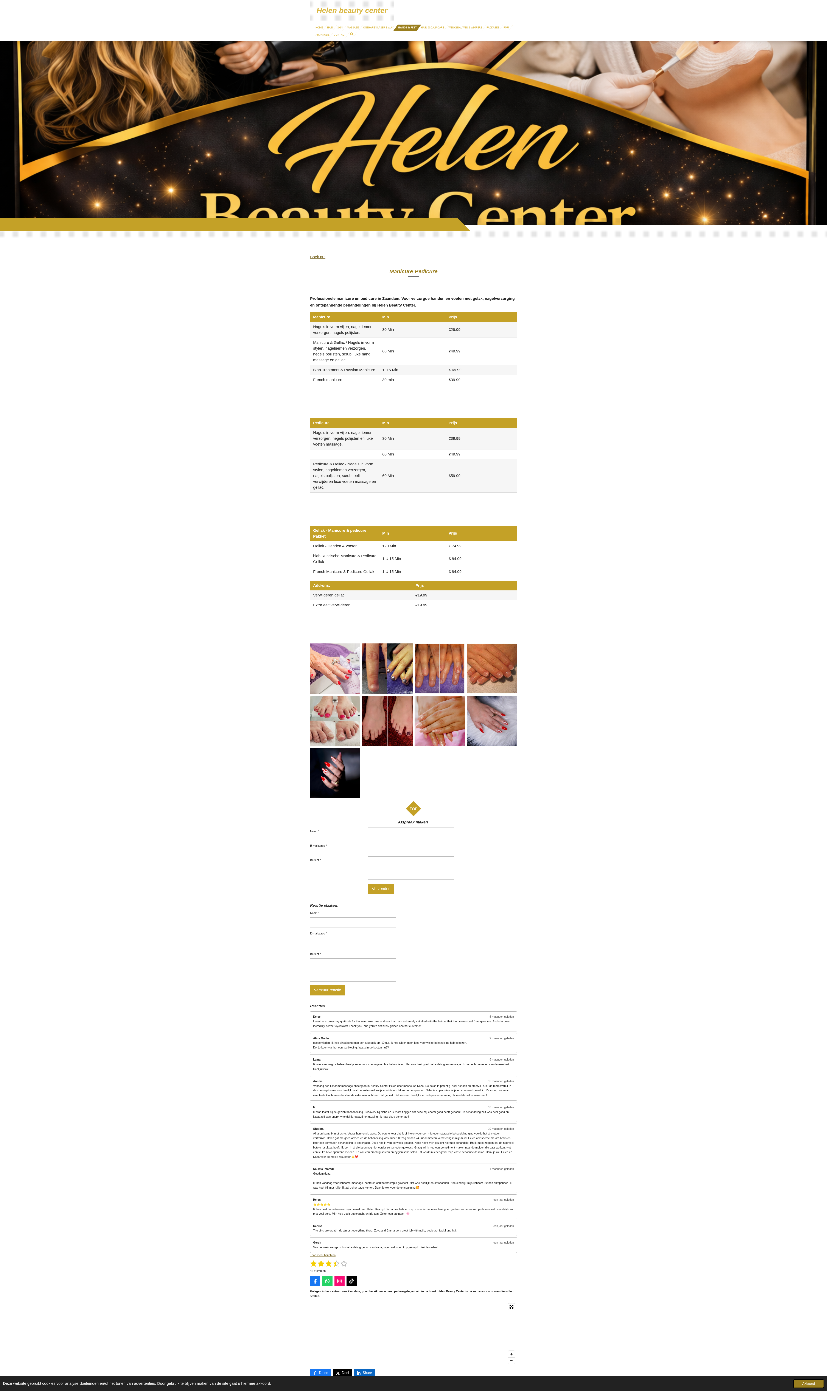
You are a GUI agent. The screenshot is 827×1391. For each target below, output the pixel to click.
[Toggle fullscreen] (511, 1306)
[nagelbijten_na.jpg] (492, 668)
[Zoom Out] (511, 1360)
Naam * (314, 831)
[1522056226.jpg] (387, 668)
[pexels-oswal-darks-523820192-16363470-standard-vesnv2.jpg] (440, 721)
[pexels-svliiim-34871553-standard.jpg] (335, 773)
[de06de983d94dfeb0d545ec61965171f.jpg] (335, 721)
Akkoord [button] (808, 1383)
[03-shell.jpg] (335, 668)
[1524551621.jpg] (440, 668)
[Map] (413, 1333)
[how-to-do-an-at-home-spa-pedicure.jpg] (387, 721)
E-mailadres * (318, 845)
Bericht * (315, 860)
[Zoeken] (352, 34)
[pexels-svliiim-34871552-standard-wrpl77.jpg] (492, 721)
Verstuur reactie (327, 990)
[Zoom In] (511, 1354)
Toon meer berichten (323, 1255)
